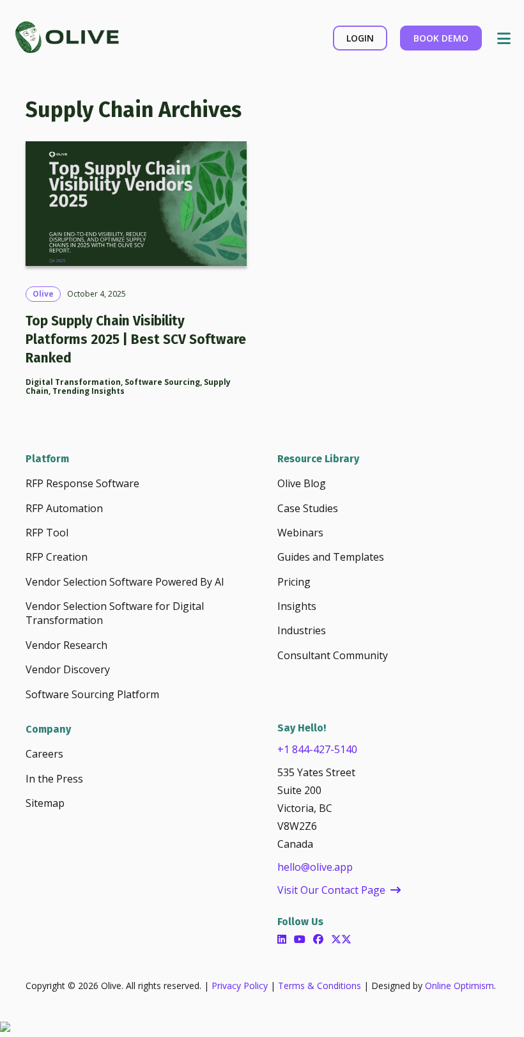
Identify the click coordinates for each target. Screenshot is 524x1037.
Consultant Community (332, 655)
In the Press (54, 779)
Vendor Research (66, 645)
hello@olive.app (315, 867)
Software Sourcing (162, 382)
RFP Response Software (82, 483)
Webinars (300, 533)
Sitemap (45, 803)
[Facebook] (318, 939)
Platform (47, 459)
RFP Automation (64, 508)
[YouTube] (299, 939)
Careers (44, 754)
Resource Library (318, 459)
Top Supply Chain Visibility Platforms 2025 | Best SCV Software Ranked (136, 339)
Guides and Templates (330, 557)
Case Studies (307, 508)
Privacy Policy (240, 985)
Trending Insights (88, 391)
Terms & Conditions (319, 985)
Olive (43, 294)
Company (48, 729)
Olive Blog (301, 483)
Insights (296, 606)
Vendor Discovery (68, 669)
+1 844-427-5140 (317, 749)
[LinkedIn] (281, 939)
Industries (301, 630)
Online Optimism (459, 985)
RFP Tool (47, 533)
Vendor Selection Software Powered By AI (125, 582)
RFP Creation (57, 557)
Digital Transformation (73, 382)
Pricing (294, 582)
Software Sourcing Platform (92, 694)
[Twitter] (341, 939)
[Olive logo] (66, 38)
